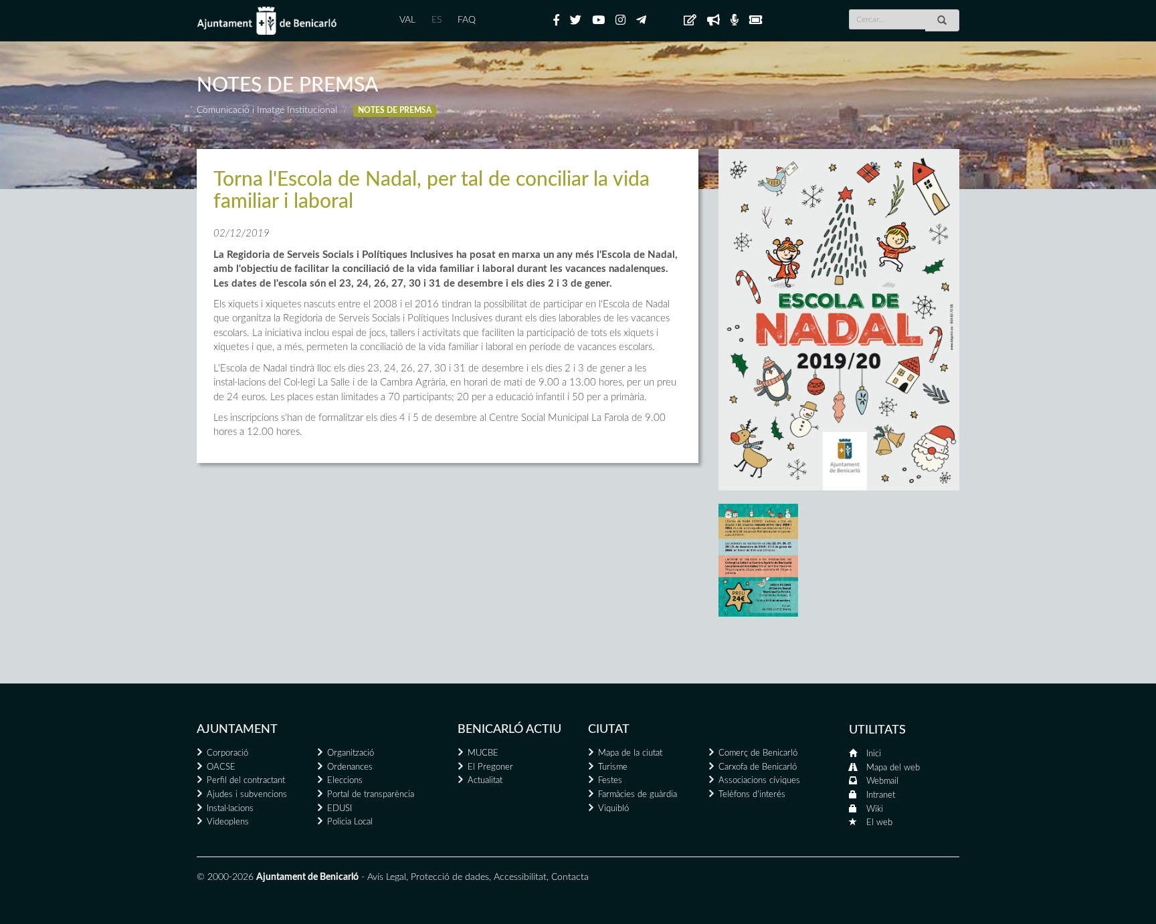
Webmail (882, 781)
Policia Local (350, 822)
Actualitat (485, 780)
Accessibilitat (520, 877)
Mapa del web (893, 768)
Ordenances (350, 767)
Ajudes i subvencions (247, 794)
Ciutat (609, 730)
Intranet (880, 795)
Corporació (227, 753)
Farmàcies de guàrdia (637, 794)
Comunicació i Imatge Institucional (267, 110)
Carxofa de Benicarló (757, 767)
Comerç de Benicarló (757, 753)
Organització (350, 753)
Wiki (874, 809)
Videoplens (228, 822)
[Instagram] (620, 21)
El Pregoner (490, 767)
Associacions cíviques (759, 780)
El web (879, 822)
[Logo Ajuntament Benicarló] (267, 21)
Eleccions (345, 780)
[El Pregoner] (713, 21)
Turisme (613, 767)
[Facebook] (556, 21)
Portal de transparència (370, 794)
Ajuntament (237, 730)
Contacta (570, 877)
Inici (873, 754)
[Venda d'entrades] (755, 21)
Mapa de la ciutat (630, 753)
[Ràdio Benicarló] (734, 21)
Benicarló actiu (509, 730)
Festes (610, 780)
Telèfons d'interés (751, 794)
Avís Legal (386, 877)
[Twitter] (576, 21)
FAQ (467, 20)
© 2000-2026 (225, 877)
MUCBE (483, 753)
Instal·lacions (230, 808)
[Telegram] (641, 21)
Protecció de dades (450, 877)
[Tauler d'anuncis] (690, 21)
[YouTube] (598, 21)
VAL (407, 20)
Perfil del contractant (246, 780)
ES (436, 20)
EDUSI (339, 808)
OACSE (221, 767)
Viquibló (613, 808)
